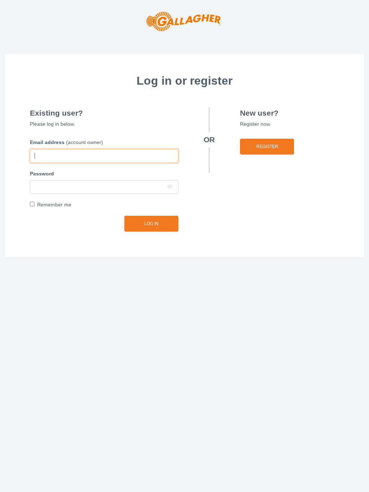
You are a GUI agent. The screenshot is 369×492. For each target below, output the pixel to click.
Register (267, 146)
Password (42, 173)
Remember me (54, 204)
